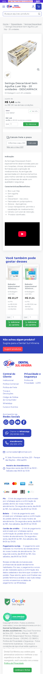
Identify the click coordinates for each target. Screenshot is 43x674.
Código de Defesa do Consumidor (10, 398)
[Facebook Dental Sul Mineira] (24, 422)
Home (5, 24)
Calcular (32, 143)
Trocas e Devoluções (8, 392)
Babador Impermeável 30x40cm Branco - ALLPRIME (14, 286)
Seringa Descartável (33, 24)
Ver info (35, 111)
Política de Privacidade (14, 663)
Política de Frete (10, 387)
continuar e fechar (22, 670)
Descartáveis (16, 24)
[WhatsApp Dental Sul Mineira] (6, 422)
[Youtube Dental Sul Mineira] (18, 422)
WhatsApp (7, 403)
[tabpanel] (22, 247)
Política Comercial (11, 384)
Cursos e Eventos (10, 407)
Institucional (8, 380)
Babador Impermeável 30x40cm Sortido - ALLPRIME (31, 286)
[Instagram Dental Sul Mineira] (12, 422)
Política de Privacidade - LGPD (32, 381)
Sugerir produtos (12, 349)
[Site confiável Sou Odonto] (15, 617)
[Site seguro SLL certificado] (15, 602)
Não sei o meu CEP (15, 147)
